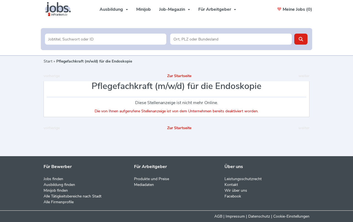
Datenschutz (259, 216)
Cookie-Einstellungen (291, 216)
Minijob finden (56, 190)
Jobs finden (53, 179)
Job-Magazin (172, 9)
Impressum (235, 216)
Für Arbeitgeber (214, 9)
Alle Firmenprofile (59, 202)
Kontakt (231, 184)
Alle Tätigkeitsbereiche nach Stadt (72, 196)
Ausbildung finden (59, 184)
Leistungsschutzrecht (243, 179)
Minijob (143, 9)
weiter (303, 75)
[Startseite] (60, 9)
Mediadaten (144, 184)
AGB (218, 216)
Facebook (232, 196)
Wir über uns (235, 190)
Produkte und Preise (151, 179)
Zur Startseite (179, 75)
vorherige (52, 75)
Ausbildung (111, 9)
